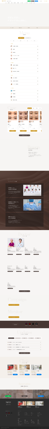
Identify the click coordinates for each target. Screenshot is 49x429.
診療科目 (19, 412)
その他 (34, 40)
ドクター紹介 (25, 412)
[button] (8, 121)
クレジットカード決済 (39, 414)
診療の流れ (19, 414)
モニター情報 (38, 412)
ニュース (32, 414)
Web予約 (15, 374)
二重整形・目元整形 (20, 421)
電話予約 (24, 396)
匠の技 (31, 412)
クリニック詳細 (9, 374)
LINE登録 (8, 396)
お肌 (27, 40)
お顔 (13, 40)
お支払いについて (39, 413)
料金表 (37, 27)
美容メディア (32, 413)
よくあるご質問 (25, 414)
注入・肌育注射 (32, 421)
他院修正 (38, 421)
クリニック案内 (11, 27)
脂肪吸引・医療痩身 (26, 421)
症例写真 (29, 27)
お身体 (20, 40)
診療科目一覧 (20, 27)
